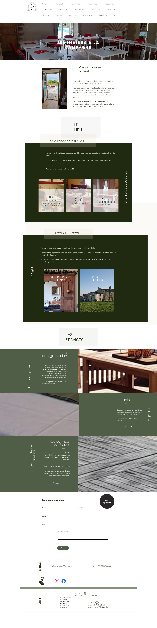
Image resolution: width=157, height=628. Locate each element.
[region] (61, 291)
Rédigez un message (63, 531)
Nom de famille (81, 507)
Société (44, 516)
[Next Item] (115, 195)
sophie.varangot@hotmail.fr (61, 566)
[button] (129, 426)
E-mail (43, 524)
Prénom (44, 507)
